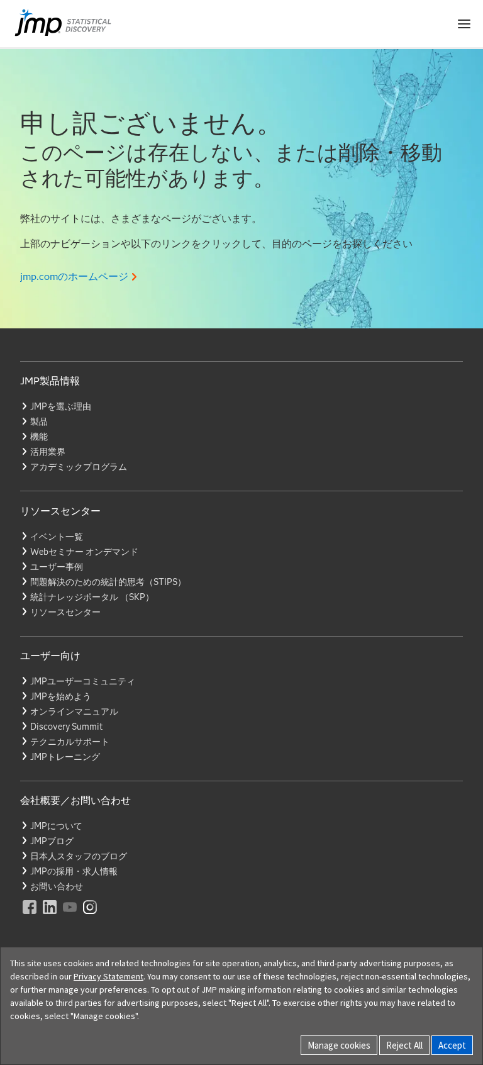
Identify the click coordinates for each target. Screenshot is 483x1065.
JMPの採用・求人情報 (74, 871)
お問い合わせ (56, 886)
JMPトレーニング (65, 756)
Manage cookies (339, 1045)
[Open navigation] (464, 24)
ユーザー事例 (56, 566)
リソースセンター (65, 612)
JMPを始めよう (60, 696)
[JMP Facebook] (30, 916)
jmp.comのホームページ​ (74, 276)
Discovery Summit (66, 726)
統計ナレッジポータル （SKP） (92, 597)
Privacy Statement (108, 976)
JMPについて (56, 826)
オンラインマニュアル (74, 711)
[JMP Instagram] (90, 916)
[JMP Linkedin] (50, 916)
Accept (452, 1045)
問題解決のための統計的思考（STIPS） (108, 582)
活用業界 (47, 451)
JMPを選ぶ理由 (60, 406)
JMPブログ (52, 841)
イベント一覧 (56, 536)
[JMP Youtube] (70, 916)
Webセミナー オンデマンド (84, 551)
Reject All (404, 1045)
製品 (39, 421)
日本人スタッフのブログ (78, 856)
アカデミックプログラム (78, 466)
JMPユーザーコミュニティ (82, 681)
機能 (39, 436)
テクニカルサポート (69, 741)
